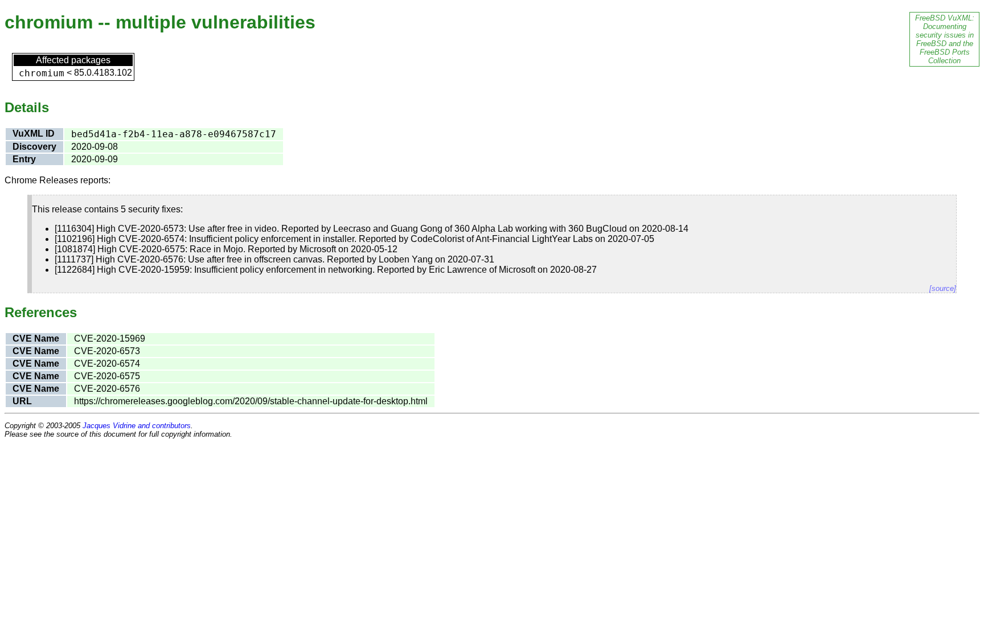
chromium (41, 73)
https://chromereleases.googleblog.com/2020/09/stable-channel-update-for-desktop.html (251, 401)
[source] (942, 288)
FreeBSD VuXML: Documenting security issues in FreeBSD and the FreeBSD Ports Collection (944, 39)
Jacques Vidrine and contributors (137, 425)
